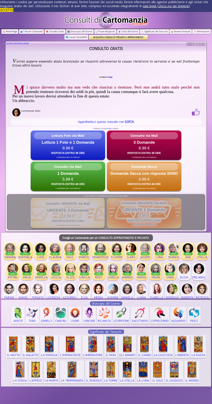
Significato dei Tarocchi (154, 31)
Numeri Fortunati (180, 31)
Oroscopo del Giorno (79, 31)
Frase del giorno (105, 31)
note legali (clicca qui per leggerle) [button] (166, 6)
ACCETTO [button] (6, 10)
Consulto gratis (106, 48)
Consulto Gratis (55, 31)
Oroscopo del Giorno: (106, 303)
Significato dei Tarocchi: (106, 332)
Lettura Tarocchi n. (17, 43)
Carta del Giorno (128, 31)
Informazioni (201, 31)
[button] (68, 145)
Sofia (110, 77)
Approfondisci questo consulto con (106, 122)
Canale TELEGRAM (77, 37)
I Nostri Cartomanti (31, 31)
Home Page (10, 31)
